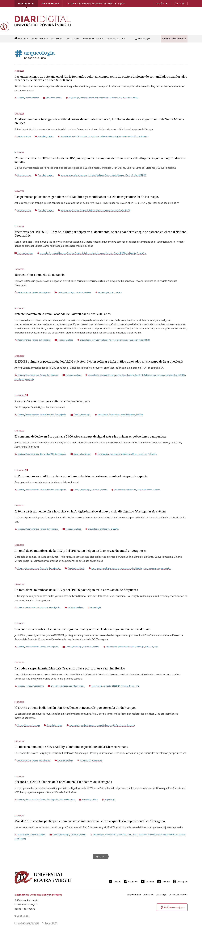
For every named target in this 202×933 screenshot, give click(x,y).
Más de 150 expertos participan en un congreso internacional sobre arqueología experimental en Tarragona (89, 821)
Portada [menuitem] (23, 38)
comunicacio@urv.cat (28, 922)
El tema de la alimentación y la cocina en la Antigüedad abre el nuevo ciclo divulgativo (90, 511)
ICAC (112, 292)
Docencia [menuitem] (56, 38)
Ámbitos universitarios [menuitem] (173, 38)
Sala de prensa (50, 3)
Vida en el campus (32, 725)
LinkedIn (165, 881)
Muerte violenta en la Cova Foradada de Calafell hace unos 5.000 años (62, 314)
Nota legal (161, 894)
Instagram (182, 881)
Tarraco (118, 292)
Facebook (133, 881)
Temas (35, 292)
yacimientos (166, 568)
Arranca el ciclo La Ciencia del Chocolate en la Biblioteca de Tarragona (63, 782)
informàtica (121, 375)
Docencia (44, 568)
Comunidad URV (47, 414)
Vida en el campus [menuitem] (93, 38)
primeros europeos (151, 568)
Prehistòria (131, 253)
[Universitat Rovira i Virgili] (42, 877)
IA (89, 136)
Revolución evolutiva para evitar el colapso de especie (52, 401)
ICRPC (135, 834)
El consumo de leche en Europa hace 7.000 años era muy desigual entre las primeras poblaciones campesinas (90, 436)
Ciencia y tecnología (66, 292)
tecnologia (19, 379)
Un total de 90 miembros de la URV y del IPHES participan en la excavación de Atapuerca (76, 590)
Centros (20, 98)
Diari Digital (26, 3)
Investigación (44, 292)
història (124, 686)
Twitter (117, 881)
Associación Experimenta (115, 834)
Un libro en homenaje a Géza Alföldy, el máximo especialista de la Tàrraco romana (71, 747)
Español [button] (160, 3)
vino (156, 646)
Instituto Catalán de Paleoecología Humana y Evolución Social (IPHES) (109, 98)
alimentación (102, 454)
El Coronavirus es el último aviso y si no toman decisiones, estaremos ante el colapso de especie (80, 476)
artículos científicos (129, 454)
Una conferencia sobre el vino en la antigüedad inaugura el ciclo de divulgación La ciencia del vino (82, 629)
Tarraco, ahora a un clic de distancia (39, 275)
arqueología (74, 98)
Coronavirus (114, 414)
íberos (131, 686)
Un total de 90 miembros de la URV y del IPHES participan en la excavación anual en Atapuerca (80, 551)
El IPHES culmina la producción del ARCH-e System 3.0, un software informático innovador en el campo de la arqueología (98, 361)
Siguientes (100, 856)
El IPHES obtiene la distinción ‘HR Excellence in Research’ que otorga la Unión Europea (75, 708)
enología (140, 646)
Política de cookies (178, 894)
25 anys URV (85, 760)
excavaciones (125, 568)
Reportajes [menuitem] (144, 38)
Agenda (121, 3)
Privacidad (148, 894)
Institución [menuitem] (72, 38)
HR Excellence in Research (124, 725)
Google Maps (23, 915)
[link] (42, 23)
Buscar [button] (180, 3)
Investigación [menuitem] (39, 38)
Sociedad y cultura (54, 98)
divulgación (105, 529)
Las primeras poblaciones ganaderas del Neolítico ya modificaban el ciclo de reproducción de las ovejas (86, 197)
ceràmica (142, 454)
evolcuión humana (107, 375)
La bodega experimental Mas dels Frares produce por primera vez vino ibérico (69, 668)
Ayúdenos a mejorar (174, 907)
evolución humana (104, 725)
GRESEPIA (115, 529)
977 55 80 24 (51, 922)
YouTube (150, 881)
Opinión (139, 414)
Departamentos (32, 98)
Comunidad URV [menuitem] (116, 38)
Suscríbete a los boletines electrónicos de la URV (89, 3)
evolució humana (79, 136)
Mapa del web (134, 894)
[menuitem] (134, 894)
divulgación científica (126, 646)
